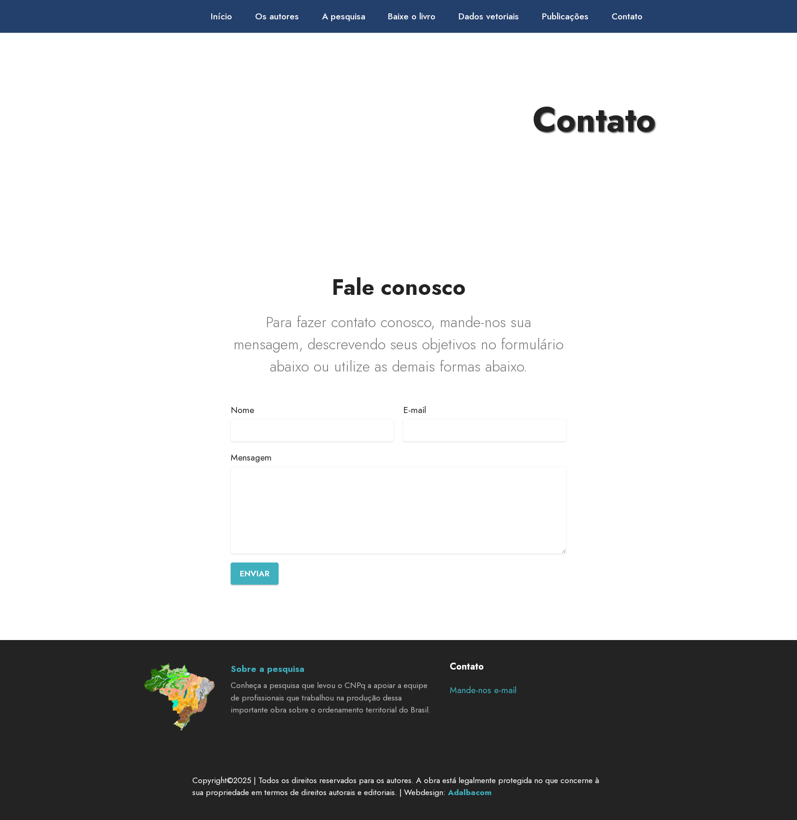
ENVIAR (254, 574)
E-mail (414, 409)
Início (221, 16)
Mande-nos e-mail (483, 689)
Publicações (565, 16)
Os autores (277, 16)
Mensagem (251, 457)
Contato (627, 16)
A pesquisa (343, 16)
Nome (242, 409)
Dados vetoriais (488, 16)
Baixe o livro (411, 16)
